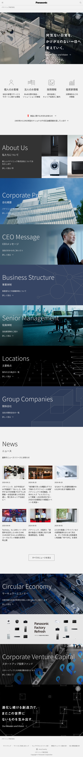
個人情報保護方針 (74, 746)
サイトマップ (7, 746)
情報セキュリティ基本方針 (59, 746)
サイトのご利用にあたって (21, 746)
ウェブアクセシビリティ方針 (40, 746)
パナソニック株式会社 (8, 7)
